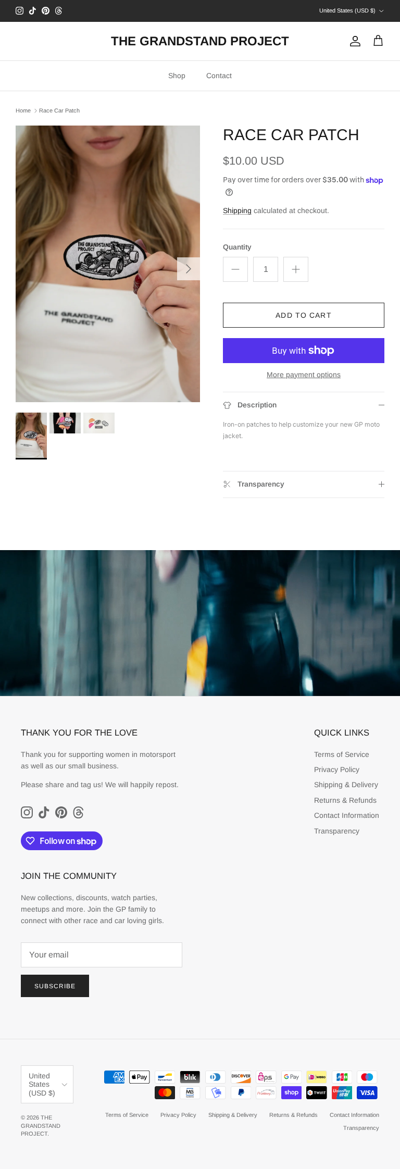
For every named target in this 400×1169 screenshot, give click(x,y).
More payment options (304, 374)
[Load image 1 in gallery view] (108, 264)
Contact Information (346, 815)
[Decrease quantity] (235, 269)
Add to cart (303, 315)
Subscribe (55, 986)
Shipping (237, 210)
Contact (219, 75)
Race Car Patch (59, 110)
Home (23, 110)
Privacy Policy (336, 769)
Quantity (237, 247)
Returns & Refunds (345, 800)
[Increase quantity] (295, 269)
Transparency (336, 831)
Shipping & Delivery (346, 784)
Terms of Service (341, 754)
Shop (176, 75)
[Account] (353, 41)
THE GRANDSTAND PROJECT (40, 1125)
